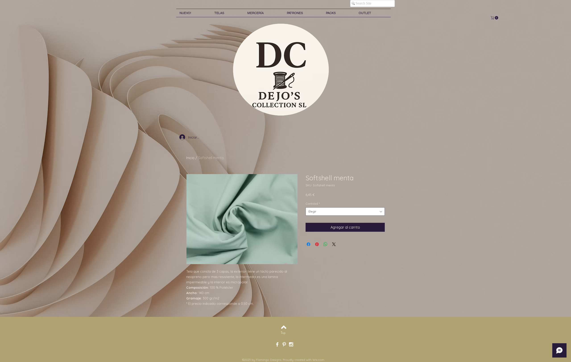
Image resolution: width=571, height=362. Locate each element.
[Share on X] (334, 244)
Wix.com (318, 360)
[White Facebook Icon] (277, 344)
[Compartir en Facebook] (308, 244)
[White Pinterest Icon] (284, 344)
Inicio (190, 158)
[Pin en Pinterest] (317, 244)
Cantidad (313, 203)
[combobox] (345, 211)
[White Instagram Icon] (291, 344)
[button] (495, 17)
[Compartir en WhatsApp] (325, 244)
